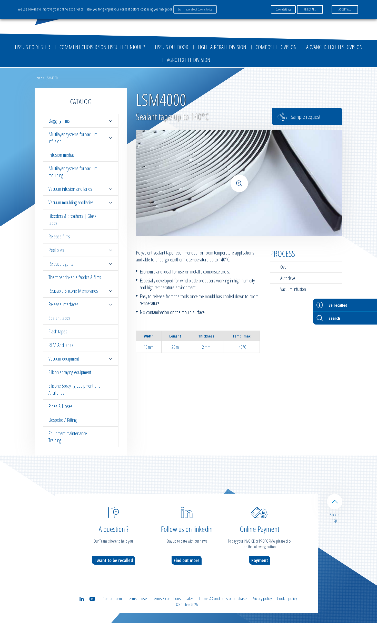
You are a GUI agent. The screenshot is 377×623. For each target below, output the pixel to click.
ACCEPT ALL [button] (345, 9)
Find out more (187, 560)
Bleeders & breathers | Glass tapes (72, 219)
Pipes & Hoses (60, 406)
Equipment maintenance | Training (69, 437)
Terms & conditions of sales (173, 598)
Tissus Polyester (32, 47)
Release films (59, 236)
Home (38, 77)
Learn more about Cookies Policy (195, 9)
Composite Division (276, 47)
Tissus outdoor (171, 47)
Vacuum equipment (63, 358)
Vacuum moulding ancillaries (71, 202)
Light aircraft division (222, 47)
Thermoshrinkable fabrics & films (74, 277)
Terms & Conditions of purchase (223, 598)
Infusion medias (61, 154)
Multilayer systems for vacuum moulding (72, 172)
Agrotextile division (188, 60)
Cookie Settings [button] (283, 9)
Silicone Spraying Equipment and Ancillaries (74, 389)
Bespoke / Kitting (62, 419)
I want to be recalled (113, 560)
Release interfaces (63, 304)
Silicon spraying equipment (69, 372)
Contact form (112, 598)
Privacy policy (262, 598)
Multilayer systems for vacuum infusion (72, 138)
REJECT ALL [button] (310, 9)
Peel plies (56, 250)
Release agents (60, 263)
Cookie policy (287, 598)
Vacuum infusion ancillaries (70, 188)
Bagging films (59, 120)
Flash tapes (57, 331)
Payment (259, 560)
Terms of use (137, 598)
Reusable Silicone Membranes (73, 290)
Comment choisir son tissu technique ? (102, 47)
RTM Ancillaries (60, 345)
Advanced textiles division (334, 47)
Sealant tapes (59, 317)
